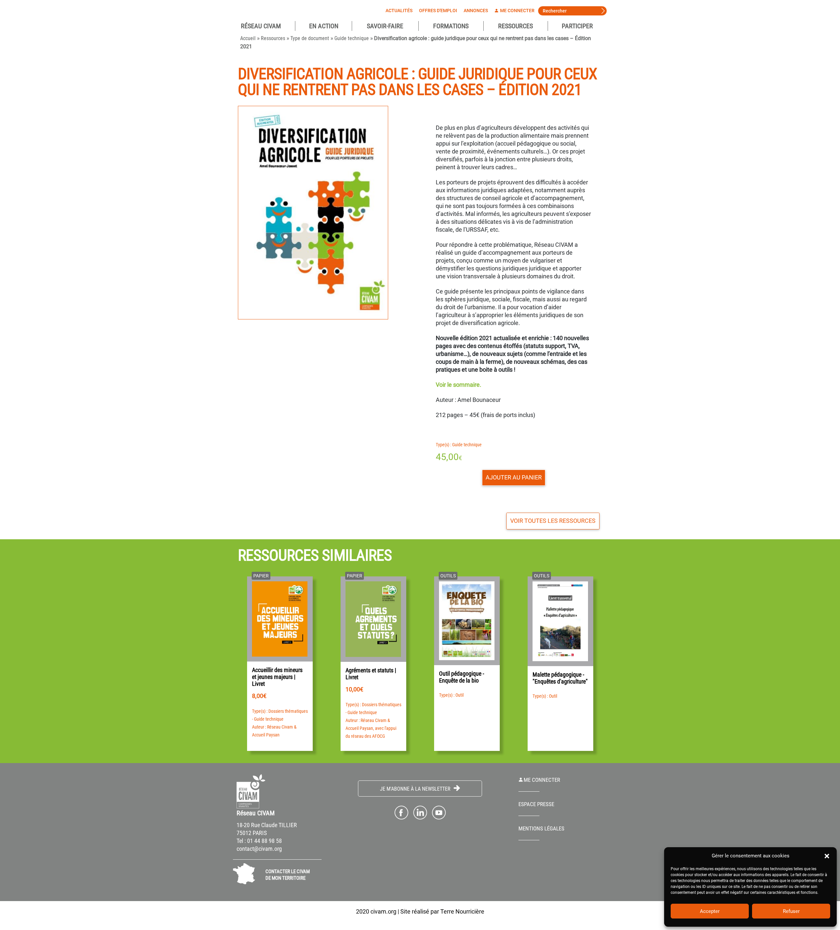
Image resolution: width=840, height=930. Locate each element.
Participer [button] (577, 26)
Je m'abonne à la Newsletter (416, 789)
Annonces (476, 10)
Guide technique (351, 38)
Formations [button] (451, 26)
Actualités (399, 10)
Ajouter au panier (514, 477)
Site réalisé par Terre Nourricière (442, 911)
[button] (827, 855)
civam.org (383, 911)
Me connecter (517, 10)
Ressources (515, 26)
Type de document (309, 38)
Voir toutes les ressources (553, 520)
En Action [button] (323, 26)
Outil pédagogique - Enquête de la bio (461, 677)
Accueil (248, 38)
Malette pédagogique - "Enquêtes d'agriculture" (560, 678)
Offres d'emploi (438, 10)
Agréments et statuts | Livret (371, 674)
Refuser (791, 911)
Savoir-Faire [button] (385, 26)
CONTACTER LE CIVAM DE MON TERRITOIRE (287, 875)
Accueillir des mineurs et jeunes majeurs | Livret (277, 676)
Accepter (710, 911)
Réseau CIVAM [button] (261, 26)
